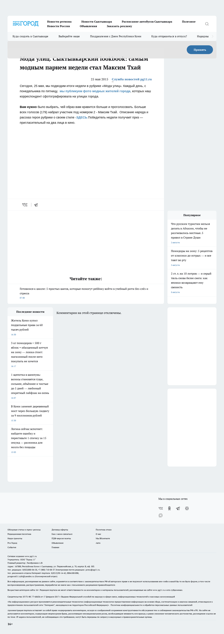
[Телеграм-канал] (178, 508)
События (12, 547)
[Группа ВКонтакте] (160, 508)
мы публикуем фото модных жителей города (95, 91)
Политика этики (103, 529)
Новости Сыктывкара (96, 21)
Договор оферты (60, 529)
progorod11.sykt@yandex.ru (21, 576)
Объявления (88, 26)
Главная (55, 547)
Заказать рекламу (119, 26)
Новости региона (59, 21)
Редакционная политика (19, 534)
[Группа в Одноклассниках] (169, 508)
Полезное (189, 21)
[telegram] (37, 204)
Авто (98, 543)
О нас (98, 534)
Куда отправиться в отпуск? (169, 36)
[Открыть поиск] (206, 23)
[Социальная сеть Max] (160, 515)
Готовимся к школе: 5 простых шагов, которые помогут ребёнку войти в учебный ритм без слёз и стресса (84, 293)
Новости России (58, 26)
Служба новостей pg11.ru (132, 79)
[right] (212, 36)
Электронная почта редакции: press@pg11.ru (77, 569)
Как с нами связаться (62, 534)
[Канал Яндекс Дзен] (187, 508)
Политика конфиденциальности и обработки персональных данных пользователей (151, 605)
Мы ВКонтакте (103, 538)
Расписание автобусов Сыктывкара (147, 21)
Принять (200, 49)
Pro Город (12, 543)
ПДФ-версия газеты (61, 538)
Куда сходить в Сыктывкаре (30, 36)
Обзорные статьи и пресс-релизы (24, 529)
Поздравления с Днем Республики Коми (115, 36)
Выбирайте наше (69, 36)
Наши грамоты (15, 538)
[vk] (25, 204)
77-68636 (36, 596)
